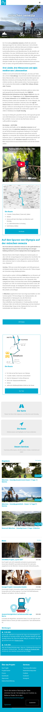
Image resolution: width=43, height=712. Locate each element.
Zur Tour (21, 391)
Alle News (39, 540)
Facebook (26, 676)
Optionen (7, 704)
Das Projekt (5, 668)
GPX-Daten (21, 322)
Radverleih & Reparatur (29, 670)
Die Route (21, 231)
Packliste (25, 673)
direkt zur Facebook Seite (32, 649)
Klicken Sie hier (19, 640)
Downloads (5, 676)
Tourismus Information (29, 668)
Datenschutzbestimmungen (14, 698)
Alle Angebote (38, 460)
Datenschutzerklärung (8, 681)
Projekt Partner (6, 670)
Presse (4, 673)
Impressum (5, 678)
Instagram (26, 678)
